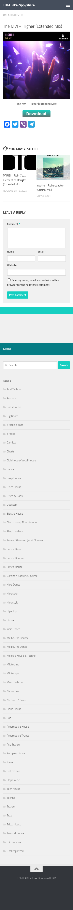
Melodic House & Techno (21, 655)
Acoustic (12, 398)
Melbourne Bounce (18, 638)
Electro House (15, 513)
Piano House (14, 709)
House (10, 620)
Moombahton (15, 682)
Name (11, 251)
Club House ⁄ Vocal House (21, 460)
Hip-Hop (11, 611)
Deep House (14, 478)
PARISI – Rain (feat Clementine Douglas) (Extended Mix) (15, 180)
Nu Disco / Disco (16, 700)
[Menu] (68, 5)
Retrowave (13, 771)
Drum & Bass (15, 496)
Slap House (13, 780)
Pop (9, 718)
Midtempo (13, 673)
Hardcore (12, 593)
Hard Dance (13, 584)
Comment (13, 224)
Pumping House (16, 753)
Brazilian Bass (15, 425)
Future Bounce (15, 558)
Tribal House (14, 824)
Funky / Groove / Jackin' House (25, 540)
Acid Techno (13, 389)
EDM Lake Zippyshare (19, 5)
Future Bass (14, 549)
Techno (11, 798)
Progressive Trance (18, 735)
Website (12, 265)
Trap (9, 815)
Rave (10, 762)
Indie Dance (13, 629)
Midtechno (13, 664)
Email (42, 251)
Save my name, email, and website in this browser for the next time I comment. (33, 283)
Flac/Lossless (15, 531)
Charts (11, 451)
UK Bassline (14, 842)
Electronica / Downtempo (22, 522)
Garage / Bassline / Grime (22, 576)
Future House (15, 567)
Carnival (11, 442)
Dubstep (12, 504)
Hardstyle (12, 602)
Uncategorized (13, 15)
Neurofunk (13, 691)
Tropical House (15, 833)
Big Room (12, 416)
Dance (10, 469)
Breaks (11, 434)
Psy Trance (13, 744)
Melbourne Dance (17, 647)
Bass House (14, 407)
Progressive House (18, 726)
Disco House (14, 487)
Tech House (13, 789)
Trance (11, 806)
